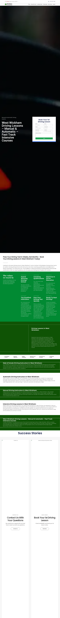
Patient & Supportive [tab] (15, 357)
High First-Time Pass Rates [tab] (32, 357)
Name (36, 123)
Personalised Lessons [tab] (6, 357)
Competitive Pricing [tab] (52, 357)
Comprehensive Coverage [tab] (42, 357)
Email (45, 123)
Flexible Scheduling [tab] (24, 357)
